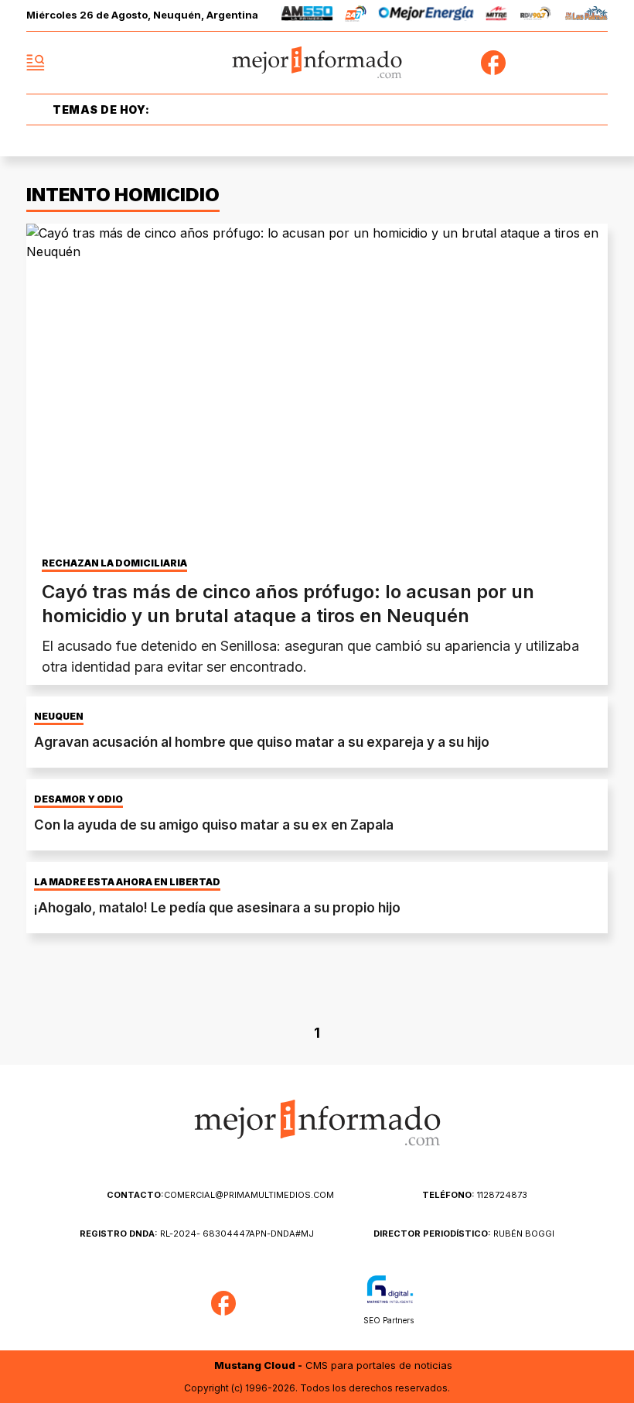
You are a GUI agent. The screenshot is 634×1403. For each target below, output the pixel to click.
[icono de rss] (595, 62)
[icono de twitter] (527, 62)
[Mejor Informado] (317, 63)
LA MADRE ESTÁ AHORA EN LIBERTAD (127, 882)
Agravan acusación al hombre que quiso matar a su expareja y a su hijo (261, 742)
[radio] (307, 16)
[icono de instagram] (561, 62)
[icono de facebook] (493, 62)
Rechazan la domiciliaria (114, 563)
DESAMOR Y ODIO (78, 799)
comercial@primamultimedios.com (220, 1194)
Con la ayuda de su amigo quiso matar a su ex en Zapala (214, 825)
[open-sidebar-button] (35, 62)
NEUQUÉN (59, 716)
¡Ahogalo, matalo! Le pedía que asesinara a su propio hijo (217, 907)
